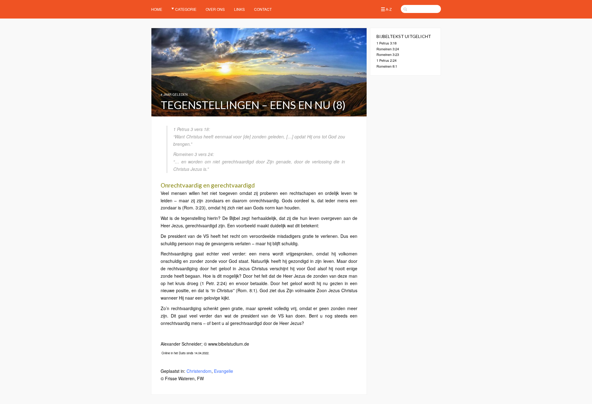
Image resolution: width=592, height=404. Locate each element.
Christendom (199, 371)
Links (239, 9)
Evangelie (223, 371)
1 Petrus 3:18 (386, 42)
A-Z (389, 9)
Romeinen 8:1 (386, 66)
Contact (263, 9)
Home (156, 9)
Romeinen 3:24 (387, 48)
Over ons (215, 9)
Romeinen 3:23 (387, 54)
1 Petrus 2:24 (386, 60)
